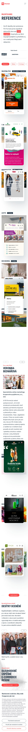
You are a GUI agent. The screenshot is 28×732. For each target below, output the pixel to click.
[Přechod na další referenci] (22, 362)
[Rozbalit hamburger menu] (25, 4)
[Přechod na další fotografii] (23, 630)
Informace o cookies (12, 716)
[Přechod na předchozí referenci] (6, 362)
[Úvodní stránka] (6, 3)
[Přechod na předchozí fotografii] (4, 630)
